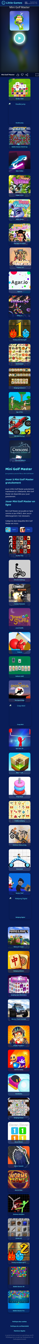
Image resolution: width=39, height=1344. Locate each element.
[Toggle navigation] (26, 3)
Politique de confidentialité (19, 1326)
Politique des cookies (19, 1321)
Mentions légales (19, 1331)
